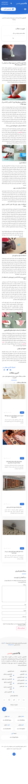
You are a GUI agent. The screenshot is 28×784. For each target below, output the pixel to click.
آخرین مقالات (14, 373)
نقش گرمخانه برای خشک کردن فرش (14, 507)
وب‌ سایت (24, 616)
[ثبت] (4, 709)
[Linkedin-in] (24, 700)
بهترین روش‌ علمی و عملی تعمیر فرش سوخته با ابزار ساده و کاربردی (14, 462)
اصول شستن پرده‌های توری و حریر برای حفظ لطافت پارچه (14, 416)
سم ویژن (8, 749)
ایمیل (24, 610)
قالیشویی (24, 18)
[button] (11, 3)
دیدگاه (24, 585)
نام (25, 604)
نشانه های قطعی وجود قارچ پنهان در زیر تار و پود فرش (14, 552)
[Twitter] (14, 700)
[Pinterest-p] (19, 700)
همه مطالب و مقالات (21, 383)
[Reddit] (9, 700)
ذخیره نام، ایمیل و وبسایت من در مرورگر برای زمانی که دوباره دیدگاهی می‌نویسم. (14, 624)
